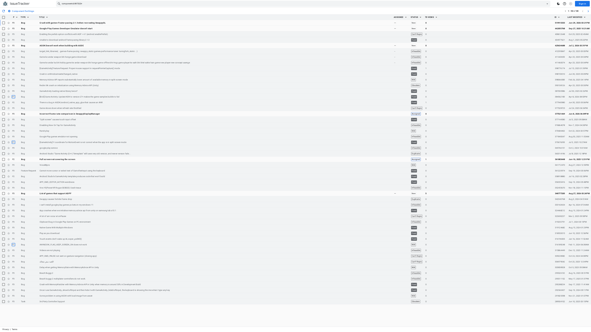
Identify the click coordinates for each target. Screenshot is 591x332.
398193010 (560, 74)
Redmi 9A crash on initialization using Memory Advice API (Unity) (69, 85)
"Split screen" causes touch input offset (58, 119)
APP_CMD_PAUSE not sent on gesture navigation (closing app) (68, 256)
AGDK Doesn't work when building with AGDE (62, 45)
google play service (49, 148)
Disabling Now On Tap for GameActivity (58, 125)
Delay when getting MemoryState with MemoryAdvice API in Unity (69, 267)
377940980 (560, 102)
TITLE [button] (41, 17)
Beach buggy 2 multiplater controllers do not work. (63, 279)
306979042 (560, 262)
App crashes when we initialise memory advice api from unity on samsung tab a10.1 (78, 210)
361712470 (560, 165)
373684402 (560, 131)
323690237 (560, 216)
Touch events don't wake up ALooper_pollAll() (61, 239)
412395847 (560, 51)
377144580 (560, 119)
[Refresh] (3, 11)
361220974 (560, 171)
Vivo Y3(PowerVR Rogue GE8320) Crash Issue (60, 188)
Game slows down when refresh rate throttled (60, 108)
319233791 (560, 222)
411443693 (560, 57)
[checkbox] (3, 17)
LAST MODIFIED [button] (574, 17)
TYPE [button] (23, 17)
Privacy (5, 329)
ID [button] (555, 17)
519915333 (560, 23)
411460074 (560, 62)
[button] (17, 17)
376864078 (560, 125)
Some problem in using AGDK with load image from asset (66, 296)
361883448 (560, 159)
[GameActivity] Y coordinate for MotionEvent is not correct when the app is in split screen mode (83, 142)
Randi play (44, 131)
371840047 (560, 136)
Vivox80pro (45, 165)
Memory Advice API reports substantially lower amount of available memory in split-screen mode (84, 80)
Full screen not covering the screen (57, 159)
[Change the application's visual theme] (558, 4)
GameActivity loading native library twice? (59, 91)
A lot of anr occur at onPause (53, 216)
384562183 (560, 97)
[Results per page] (565, 10)
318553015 (560, 233)
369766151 (560, 148)
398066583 (560, 80)
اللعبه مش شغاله (47, 262)
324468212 (560, 210)
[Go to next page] (588, 11)
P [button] (13, 17)
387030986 (560, 91)
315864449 (560, 250)
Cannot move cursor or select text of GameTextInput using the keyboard (72, 171)
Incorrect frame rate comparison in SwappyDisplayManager (70, 114)
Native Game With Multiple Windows (56, 227)
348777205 (560, 193)
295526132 (560, 273)
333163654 (560, 205)
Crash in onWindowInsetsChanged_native (58, 74)
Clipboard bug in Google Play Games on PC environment (65, 222)
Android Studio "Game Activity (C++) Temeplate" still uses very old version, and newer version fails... (85, 153)
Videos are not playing (50, 250)
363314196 (560, 153)
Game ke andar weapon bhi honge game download (63, 57)
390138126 (560, 85)
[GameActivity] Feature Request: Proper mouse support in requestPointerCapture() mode (80, 68)
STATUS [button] (414, 17)
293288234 (560, 284)
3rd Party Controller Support (52, 301)
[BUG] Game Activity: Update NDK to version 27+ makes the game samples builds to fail (79, 97)
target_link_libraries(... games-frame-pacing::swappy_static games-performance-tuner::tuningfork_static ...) (88, 51)
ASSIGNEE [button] (398, 17)
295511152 (560, 279)
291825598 (560, 296)
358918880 (560, 176)
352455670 (560, 188)
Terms (14, 329)
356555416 (560, 182)
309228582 (560, 256)
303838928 (560, 267)
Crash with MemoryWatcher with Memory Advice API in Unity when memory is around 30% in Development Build (90, 284)
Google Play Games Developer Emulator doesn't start (66, 28)
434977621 (560, 40)
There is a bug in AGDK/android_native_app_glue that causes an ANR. (71, 102)
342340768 (560, 199)
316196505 (560, 239)
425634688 (560, 45)
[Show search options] (547, 4)
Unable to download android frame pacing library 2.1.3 (64, 40)
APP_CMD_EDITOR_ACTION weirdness (57, 182)
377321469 (560, 114)
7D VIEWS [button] (429, 17)
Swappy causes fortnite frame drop (56, 199)
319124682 (560, 227)
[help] (564, 4)
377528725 (560, 108)
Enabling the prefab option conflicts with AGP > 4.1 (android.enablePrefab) (74, 34)
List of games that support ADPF (55, 193)
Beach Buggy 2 (46, 273)
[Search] (59, 4)
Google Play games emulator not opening (58, 136)
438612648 (560, 34)
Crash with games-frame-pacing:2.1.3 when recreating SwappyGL (73, 23)
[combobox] (303, 4)
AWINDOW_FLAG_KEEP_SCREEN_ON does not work (63, 244)
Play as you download (50, 233)
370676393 (560, 142)
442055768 (560, 28)
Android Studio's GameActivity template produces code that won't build (72, 176)
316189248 (560, 244)
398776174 (560, 68)
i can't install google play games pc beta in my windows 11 (66, 205)
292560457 (560, 290)
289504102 (560, 301)
